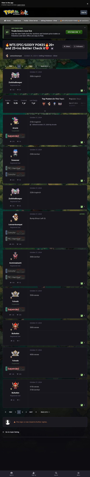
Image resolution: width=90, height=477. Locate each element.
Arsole (15, 128)
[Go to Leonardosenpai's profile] (7, 55)
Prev (10, 66)
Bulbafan (15, 333)
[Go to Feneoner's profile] (55, 104)
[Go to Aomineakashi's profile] (15, 255)
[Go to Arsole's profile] (15, 120)
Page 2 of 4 (44, 66)
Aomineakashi (15, 263)
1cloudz (15, 301)
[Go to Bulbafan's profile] (44, 104)
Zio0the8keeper (15, 82)
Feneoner (15, 160)
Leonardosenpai (16, 56)
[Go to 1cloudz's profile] (15, 294)
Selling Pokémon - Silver (48, 56)
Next (30, 66)
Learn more (4, 4)
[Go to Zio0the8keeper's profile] (15, 75)
